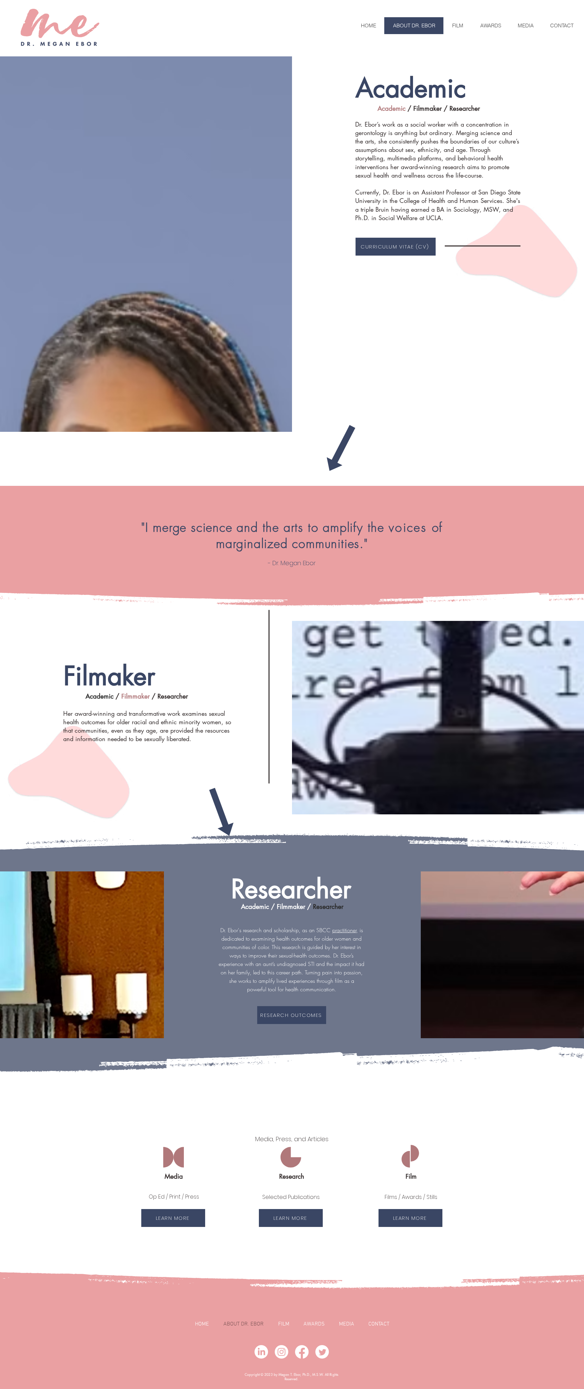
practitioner (344, 930)
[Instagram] (281, 1352)
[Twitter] (322, 1352)
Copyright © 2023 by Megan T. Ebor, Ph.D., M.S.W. (285, 1374)
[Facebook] (302, 1352)
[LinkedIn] (261, 1352)
